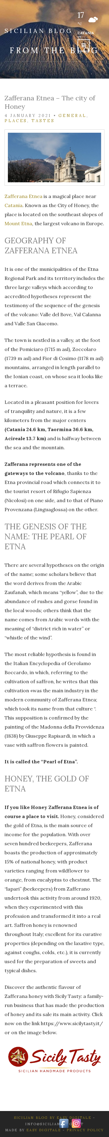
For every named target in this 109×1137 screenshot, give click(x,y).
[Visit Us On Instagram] (76, 1123)
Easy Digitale (43, 1130)
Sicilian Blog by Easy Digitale (52, 1118)
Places (16, 120)
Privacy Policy (85, 1130)
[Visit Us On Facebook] (64, 1123)
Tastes (42, 120)
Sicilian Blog (39, 30)
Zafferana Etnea (23, 196)
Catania (13, 205)
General (72, 115)
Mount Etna (18, 223)
